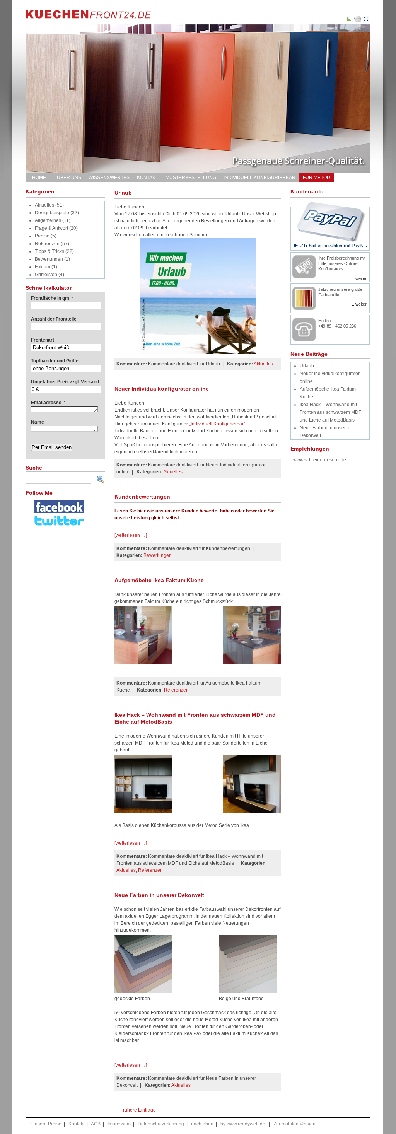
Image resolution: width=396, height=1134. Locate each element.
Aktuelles (44, 205)
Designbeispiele (52, 212)
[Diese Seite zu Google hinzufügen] (366, 20)
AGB (96, 1124)
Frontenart (42, 340)
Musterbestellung (191, 177)
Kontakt (147, 177)
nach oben (202, 1124)
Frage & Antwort (51, 228)
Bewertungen (49, 259)
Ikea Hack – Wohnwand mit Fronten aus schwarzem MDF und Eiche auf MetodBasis (330, 412)
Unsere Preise (46, 1124)
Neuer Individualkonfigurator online (161, 389)
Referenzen (47, 243)
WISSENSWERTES (109, 177)
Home (39, 177)
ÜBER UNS (69, 177)
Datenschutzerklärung (161, 1124)
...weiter (359, 278)
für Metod (316, 177)
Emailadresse (48, 402)
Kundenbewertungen (142, 497)
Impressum (119, 1124)
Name (37, 422)
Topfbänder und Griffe (55, 361)
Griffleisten (46, 274)
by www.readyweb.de (242, 1124)
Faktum (42, 267)
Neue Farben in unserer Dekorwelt (159, 895)
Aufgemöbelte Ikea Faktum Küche (159, 580)
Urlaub (123, 193)
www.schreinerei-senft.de (319, 460)
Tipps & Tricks (49, 251)
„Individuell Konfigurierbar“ (217, 424)
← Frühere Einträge (135, 1110)
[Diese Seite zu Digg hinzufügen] (358, 20)
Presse (42, 236)
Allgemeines (48, 220)
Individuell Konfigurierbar (259, 177)
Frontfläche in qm (52, 298)
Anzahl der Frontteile (54, 319)
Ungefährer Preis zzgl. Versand (65, 381)
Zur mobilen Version (294, 1124)
